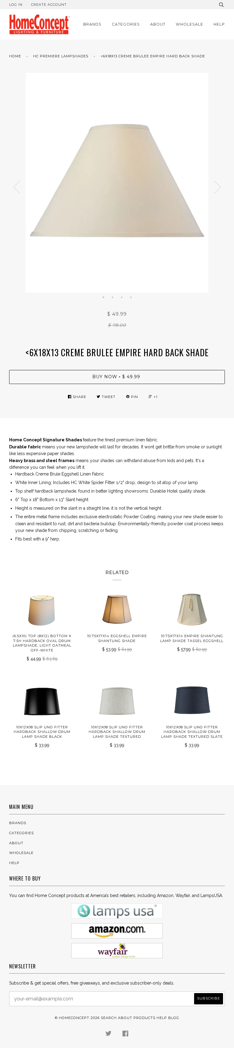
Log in (16, 4)
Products (144, 1018)
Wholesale (189, 24)
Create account (49, 4)
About (157, 24)
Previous (16, 187)
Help (219, 24)
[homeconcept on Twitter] (108, 1034)
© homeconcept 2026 (77, 1018)
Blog (173, 1018)
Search (109, 1018)
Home (15, 56)
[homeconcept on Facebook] (125, 1034)
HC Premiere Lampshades (60, 56)
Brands (92, 24)
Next (217, 187)
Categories (126, 24)
